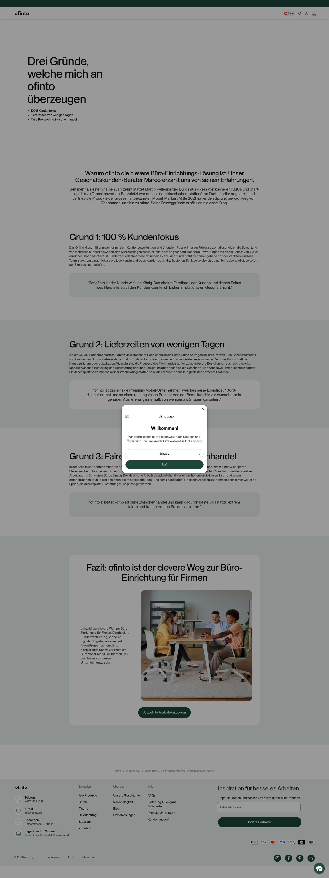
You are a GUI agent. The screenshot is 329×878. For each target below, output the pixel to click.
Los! (164, 464)
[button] (164, 453)
